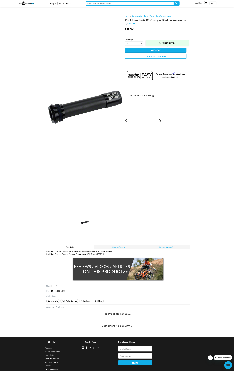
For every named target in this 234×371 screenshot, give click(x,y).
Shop (52, 3)
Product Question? (166, 247)
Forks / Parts (149, 16)
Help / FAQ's (49, 355)
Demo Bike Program (52, 369)
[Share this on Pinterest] (59, 307)
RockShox (132, 24)
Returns (48, 366)
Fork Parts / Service (163, 16)
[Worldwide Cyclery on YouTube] (90, 347)
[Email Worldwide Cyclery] (98, 347)
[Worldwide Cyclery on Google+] (94, 347)
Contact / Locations (52, 359)
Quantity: (129, 40)
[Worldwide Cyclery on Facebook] (86, 347)
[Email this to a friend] (62, 307)
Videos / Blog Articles (52, 352)
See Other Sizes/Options (156, 56)
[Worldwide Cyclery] (26, 3)
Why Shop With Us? (52, 362)
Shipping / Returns (118, 247)
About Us (48, 348)
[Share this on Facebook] (56, 307)
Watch (61, 3)
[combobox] (133, 3)
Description (70, 247)
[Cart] (205, 3)
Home (127, 16)
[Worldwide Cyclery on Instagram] (83, 347)
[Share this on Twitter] (53, 307)
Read (68, 3)
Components (137, 16)
